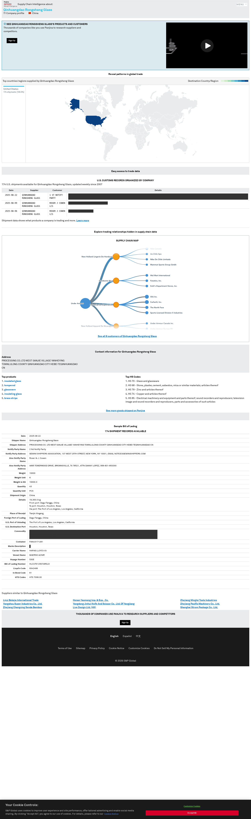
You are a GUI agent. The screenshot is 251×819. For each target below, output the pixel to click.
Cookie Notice (116, 648)
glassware (10, 390)
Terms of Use (65, 648)
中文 (138, 636)
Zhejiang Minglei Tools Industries (198, 600)
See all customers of (127, 336)
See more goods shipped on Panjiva (125, 411)
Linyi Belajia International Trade (21, 600)
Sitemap (80, 648)
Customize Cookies (139, 648)
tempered (9, 385)
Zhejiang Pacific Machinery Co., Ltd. (200, 604)
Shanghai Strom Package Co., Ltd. (199, 607)
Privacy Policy (97, 648)
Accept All (191, 813)
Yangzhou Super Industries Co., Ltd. (22, 604)
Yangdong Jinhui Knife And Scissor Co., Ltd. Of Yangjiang (104, 604)
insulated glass (12, 381)
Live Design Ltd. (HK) (84, 607)
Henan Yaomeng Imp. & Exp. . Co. (90, 600)
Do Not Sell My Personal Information (173, 648)
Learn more (82, 220)
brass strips (10, 398)
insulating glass (13, 394)
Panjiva (10, 4)
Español (127, 636)
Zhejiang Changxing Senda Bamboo (22, 607)
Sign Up (12, 40)
